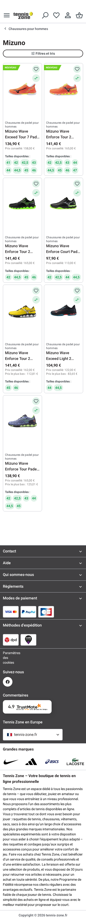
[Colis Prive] (28, 639)
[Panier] (79, 15)
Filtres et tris (45, 53)
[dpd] (11, 639)
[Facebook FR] (7, 682)
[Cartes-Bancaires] (46, 611)
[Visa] (11, 611)
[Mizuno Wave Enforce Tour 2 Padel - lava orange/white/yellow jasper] (63, 89)
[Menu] (7, 15)
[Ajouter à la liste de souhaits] (36, 69)
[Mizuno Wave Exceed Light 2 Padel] (63, 311)
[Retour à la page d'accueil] (23, 15)
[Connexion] (68, 15)
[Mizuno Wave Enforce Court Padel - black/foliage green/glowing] (63, 204)
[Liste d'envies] (56, 15)
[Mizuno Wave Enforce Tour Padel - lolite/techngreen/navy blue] (22, 421)
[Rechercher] (45, 15)
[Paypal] (28, 611)
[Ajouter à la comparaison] (36, 78)
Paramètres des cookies (7, 657)
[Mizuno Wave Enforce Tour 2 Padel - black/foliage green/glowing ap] (22, 204)
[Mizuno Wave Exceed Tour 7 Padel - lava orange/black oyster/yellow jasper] (22, 89)
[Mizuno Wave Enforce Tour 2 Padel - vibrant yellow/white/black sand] (22, 311)
